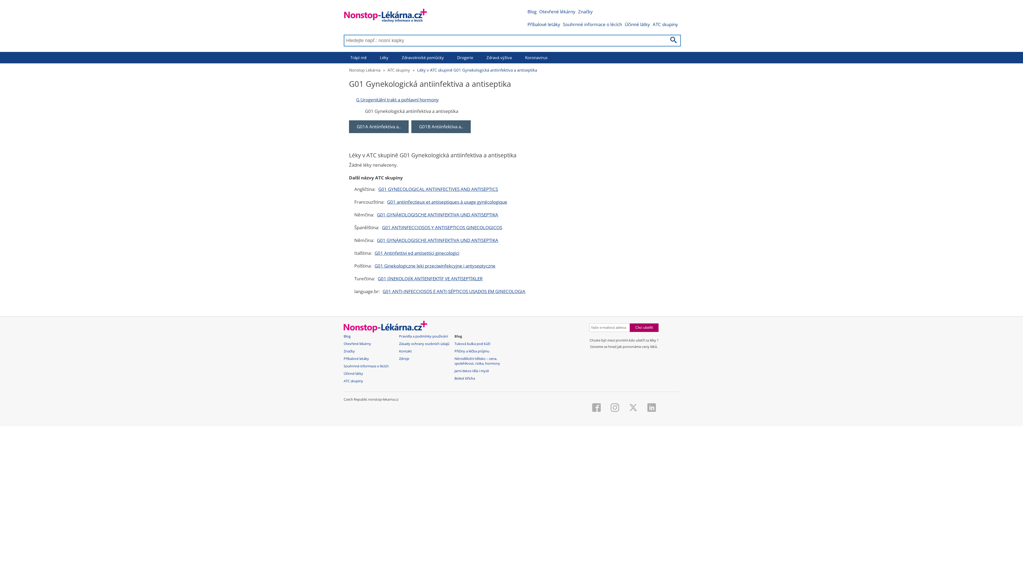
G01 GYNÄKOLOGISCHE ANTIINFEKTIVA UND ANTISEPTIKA (437, 215)
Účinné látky (637, 24)
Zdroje (404, 358)
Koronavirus (536, 57)
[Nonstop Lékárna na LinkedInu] (651, 408)
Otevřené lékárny (557, 12)
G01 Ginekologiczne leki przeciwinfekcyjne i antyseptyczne (435, 266)
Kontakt (405, 351)
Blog (532, 12)
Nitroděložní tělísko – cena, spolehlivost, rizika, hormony (477, 361)
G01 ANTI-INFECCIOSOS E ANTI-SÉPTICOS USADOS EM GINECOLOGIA (454, 291)
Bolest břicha (464, 378)
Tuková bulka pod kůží (472, 344)
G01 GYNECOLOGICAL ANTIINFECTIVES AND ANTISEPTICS (438, 189)
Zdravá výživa (499, 57)
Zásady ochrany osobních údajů (424, 344)
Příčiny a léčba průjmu (471, 351)
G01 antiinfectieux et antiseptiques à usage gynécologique (447, 202)
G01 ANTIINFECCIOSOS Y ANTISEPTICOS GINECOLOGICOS (442, 227)
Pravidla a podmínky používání (423, 336)
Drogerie (465, 57)
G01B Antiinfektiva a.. (441, 127)
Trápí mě (358, 57)
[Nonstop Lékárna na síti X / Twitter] (633, 408)
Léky (384, 57)
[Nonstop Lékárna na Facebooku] (596, 408)
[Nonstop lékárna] (386, 16)
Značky (585, 12)
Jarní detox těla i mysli (471, 371)
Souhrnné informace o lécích (592, 24)
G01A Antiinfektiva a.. (379, 127)
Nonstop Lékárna (364, 70)
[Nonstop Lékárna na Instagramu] (615, 408)
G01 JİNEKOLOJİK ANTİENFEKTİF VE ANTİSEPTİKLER (430, 279)
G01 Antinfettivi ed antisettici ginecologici (417, 253)
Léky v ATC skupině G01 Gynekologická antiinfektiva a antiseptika (477, 70)
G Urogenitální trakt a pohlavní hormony (397, 100)
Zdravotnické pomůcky (423, 57)
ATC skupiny (665, 24)
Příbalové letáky (543, 24)
